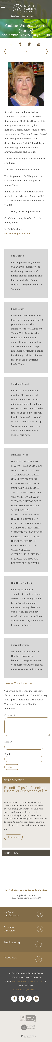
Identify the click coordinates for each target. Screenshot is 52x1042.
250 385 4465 (19, 981)
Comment (10, 715)
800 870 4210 (35, 981)
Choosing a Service (9, 929)
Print (26, 51)
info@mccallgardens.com (26, 989)
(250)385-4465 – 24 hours (23, 16)
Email (7, 754)
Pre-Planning (12, 942)
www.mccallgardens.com (17, 233)
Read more (13, 837)
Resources (10, 957)
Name (7, 741)
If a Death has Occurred (12, 914)
